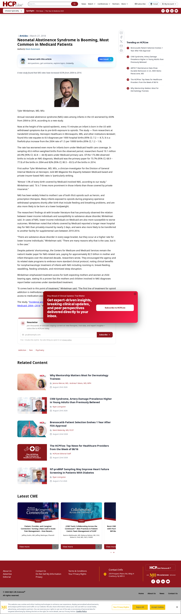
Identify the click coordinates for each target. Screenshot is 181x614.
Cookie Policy (81, 611)
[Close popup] (135, 294)
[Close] (177, 607)
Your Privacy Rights (121, 607)
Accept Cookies (157, 607)
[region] (90, 607)
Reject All (140, 607)
